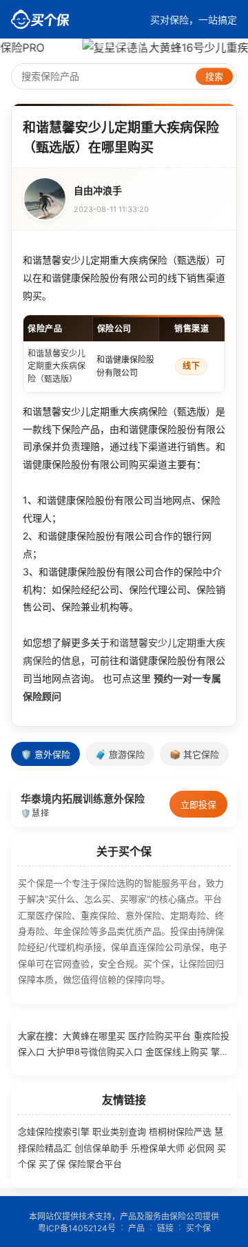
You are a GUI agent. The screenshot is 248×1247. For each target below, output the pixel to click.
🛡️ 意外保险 (45, 754)
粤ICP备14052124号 (77, 1228)
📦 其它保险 (194, 754)
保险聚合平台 (95, 1163)
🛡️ (26, 813)
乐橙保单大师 (158, 1147)
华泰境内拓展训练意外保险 (83, 798)
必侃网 (200, 1147)
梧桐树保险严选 (180, 1131)
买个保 (198, 1228)
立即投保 (198, 804)
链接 (165, 1228)
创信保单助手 (101, 1147)
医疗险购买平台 (159, 1035)
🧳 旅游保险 (120, 754)
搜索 (214, 77)
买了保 (52, 1163)
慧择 (41, 813)
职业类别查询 (119, 1131)
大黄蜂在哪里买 (94, 1035)
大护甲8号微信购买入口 (95, 1051)
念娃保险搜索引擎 (54, 1131)
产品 (136, 1228)
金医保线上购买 (176, 1051)
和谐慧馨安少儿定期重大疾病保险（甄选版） (56, 366)
